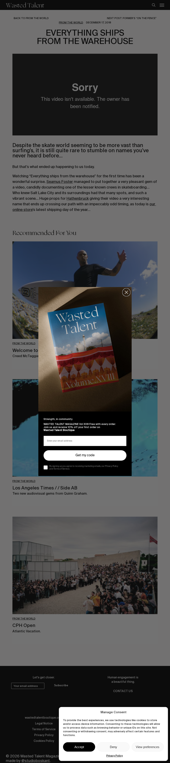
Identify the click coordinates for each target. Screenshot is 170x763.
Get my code (85, 455)
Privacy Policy (114, 755)
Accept (79, 747)
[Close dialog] (126, 292)
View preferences (147, 747)
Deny (113, 747)
